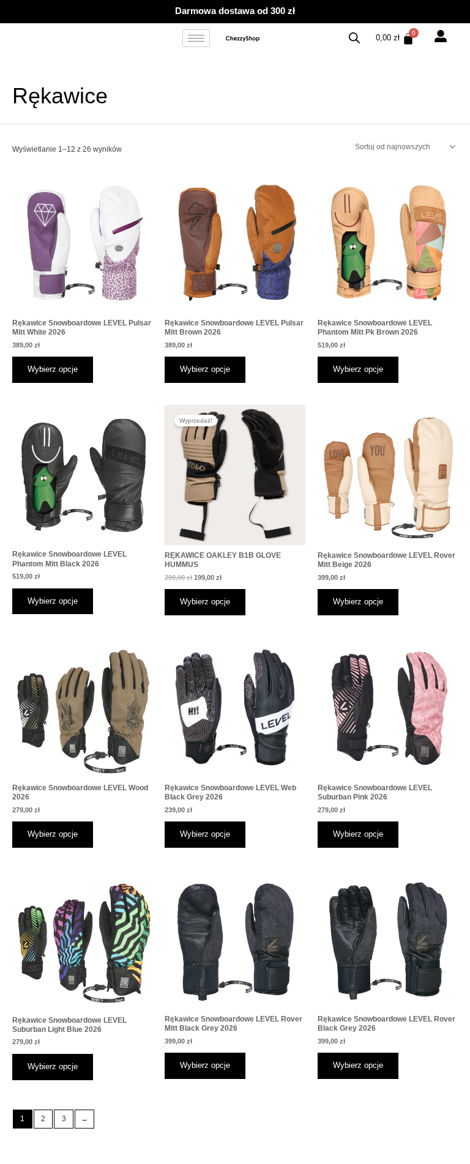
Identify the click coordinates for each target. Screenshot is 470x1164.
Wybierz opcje (53, 369)
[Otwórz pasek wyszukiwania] (354, 38)
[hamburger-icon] (196, 38)
